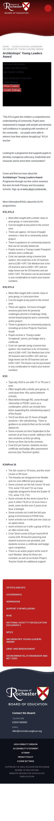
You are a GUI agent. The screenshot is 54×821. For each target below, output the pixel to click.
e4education (27, 776)
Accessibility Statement (25, 748)
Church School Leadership (27, 46)
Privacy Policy (25, 757)
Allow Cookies (11, 86)
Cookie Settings (12, 90)
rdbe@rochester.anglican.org (27, 731)
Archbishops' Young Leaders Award (23, 49)
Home (6, 46)
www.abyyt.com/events (34, 189)
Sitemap (25, 753)
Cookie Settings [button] (25, 761)
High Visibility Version (25, 744)
